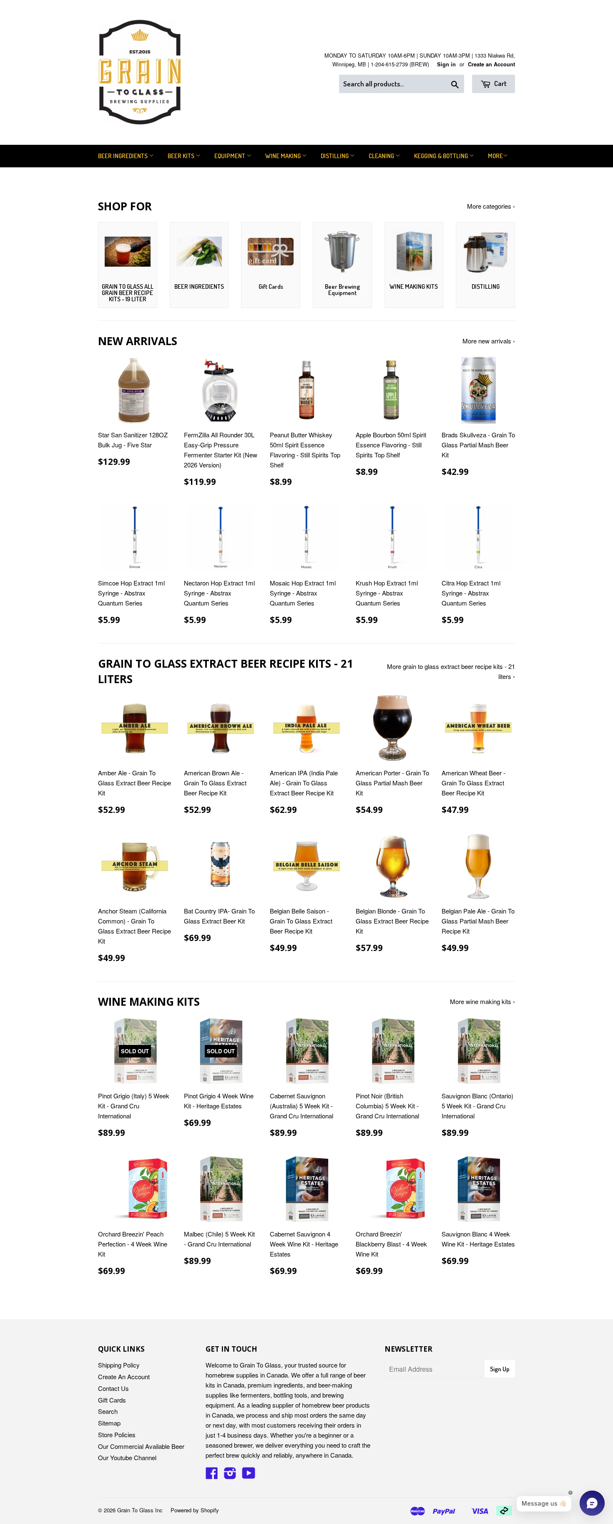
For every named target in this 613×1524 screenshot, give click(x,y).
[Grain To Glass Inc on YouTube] (248, 1475)
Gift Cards (112, 1399)
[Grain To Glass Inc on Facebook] (212, 1475)
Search (108, 1411)
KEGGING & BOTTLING (441, 156)
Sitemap (109, 1422)
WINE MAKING (283, 156)
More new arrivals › (488, 340)
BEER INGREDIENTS (123, 156)
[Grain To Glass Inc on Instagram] (230, 1475)
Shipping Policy (119, 1364)
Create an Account (491, 64)
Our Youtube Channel (127, 1457)
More (495, 156)
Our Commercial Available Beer (141, 1446)
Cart (500, 83)
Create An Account (124, 1376)
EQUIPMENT (230, 156)
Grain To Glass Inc (140, 1510)
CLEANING (382, 156)
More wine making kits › (482, 1001)
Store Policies (117, 1434)
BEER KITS (182, 156)
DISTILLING (335, 156)
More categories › (491, 206)
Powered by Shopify (195, 1510)
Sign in (446, 64)
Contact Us (113, 1388)
